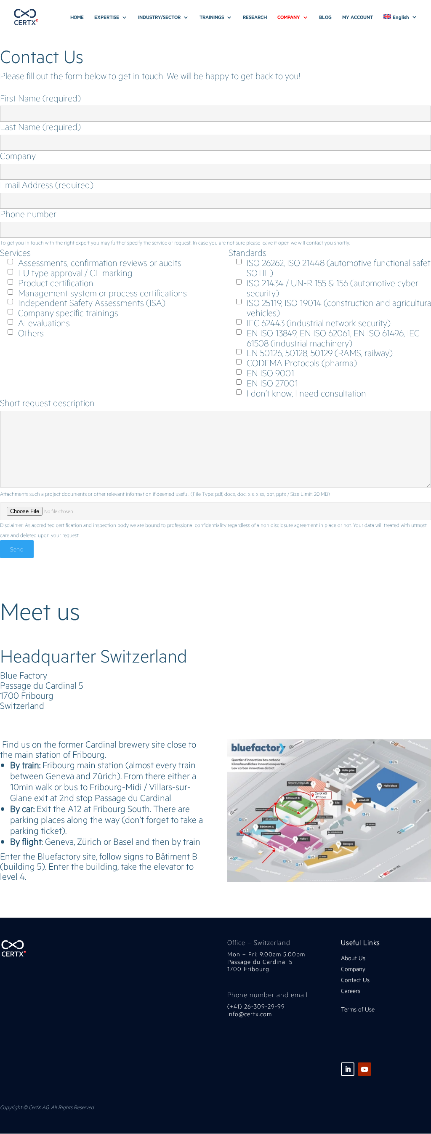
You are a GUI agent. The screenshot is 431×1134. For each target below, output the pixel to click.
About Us (353, 958)
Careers (350, 991)
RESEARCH (255, 17)
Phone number (28, 214)
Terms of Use (358, 1009)
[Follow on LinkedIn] (347, 1069)
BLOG (325, 17)
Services (15, 253)
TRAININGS (212, 17)
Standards (247, 253)
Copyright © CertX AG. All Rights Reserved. (47, 1107)
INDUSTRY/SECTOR (159, 17)
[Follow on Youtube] (364, 1069)
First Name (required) (40, 98)
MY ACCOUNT (357, 17)
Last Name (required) (40, 127)
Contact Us (355, 980)
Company (18, 156)
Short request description (47, 403)
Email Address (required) (46, 185)
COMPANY (288, 17)
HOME (77, 17)
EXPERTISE (106, 17)
